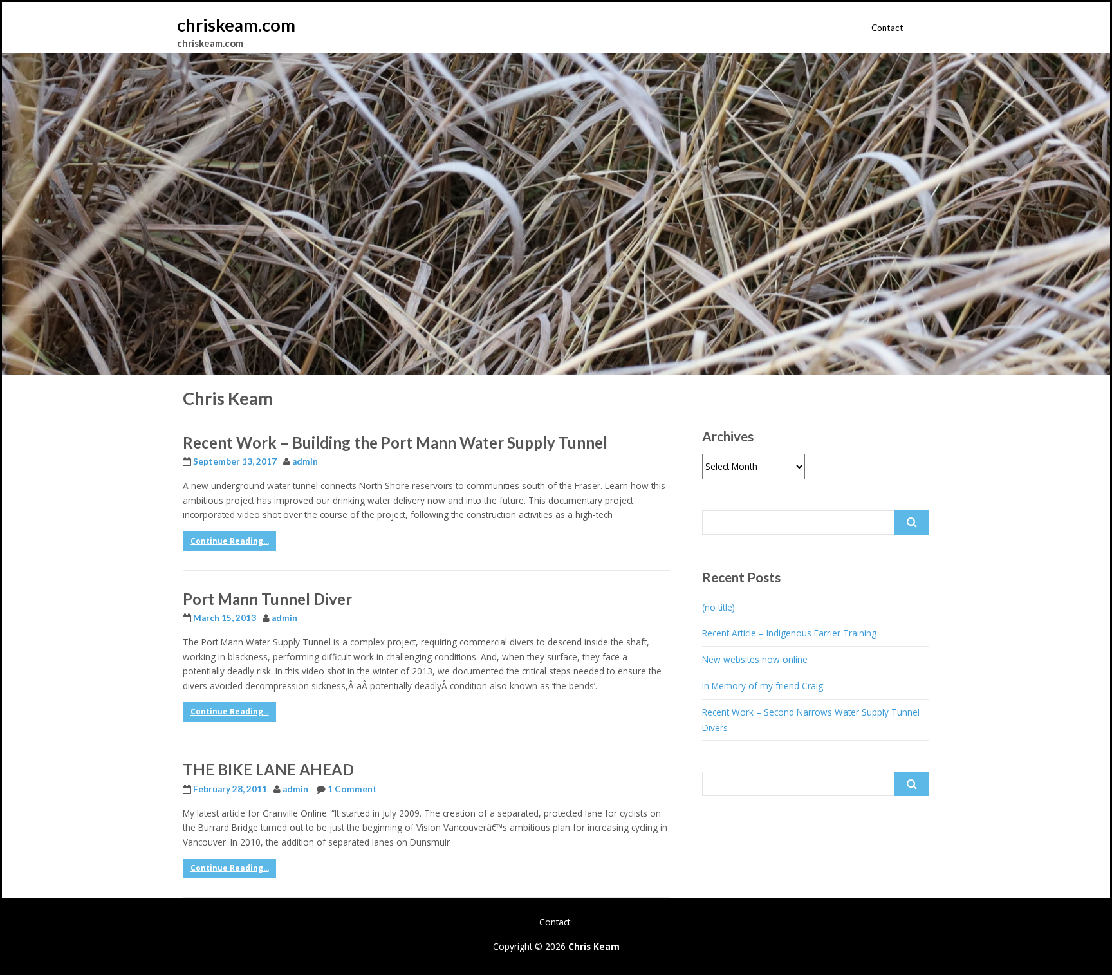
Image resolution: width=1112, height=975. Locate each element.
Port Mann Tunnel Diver (267, 599)
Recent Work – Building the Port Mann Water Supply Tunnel (395, 442)
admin (305, 461)
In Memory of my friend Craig (762, 686)
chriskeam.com (236, 24)
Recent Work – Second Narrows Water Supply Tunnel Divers (811, 720)
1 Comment (352, 789)
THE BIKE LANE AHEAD (268, 769)
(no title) (718, 607)
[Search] (911, 522)
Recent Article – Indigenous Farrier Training (789, 633)
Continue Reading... (229, 541)
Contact (887, 28)
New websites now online (755, 659)
